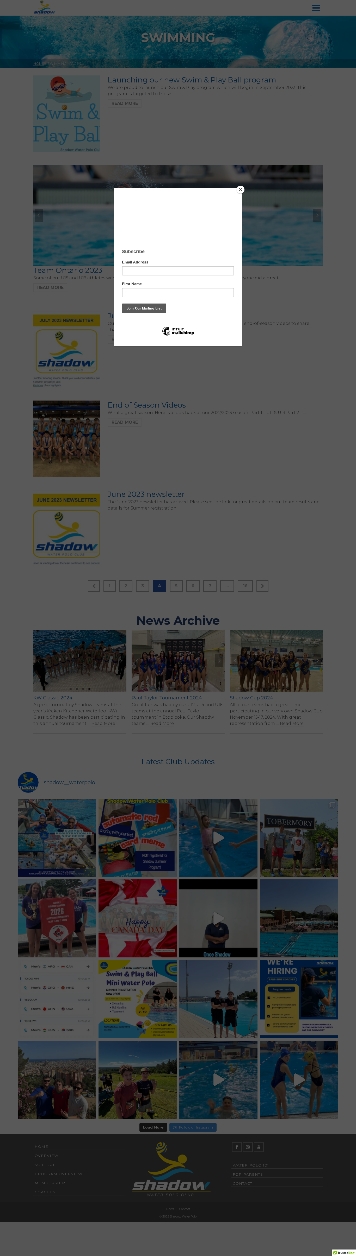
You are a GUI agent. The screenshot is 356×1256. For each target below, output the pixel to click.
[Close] (240, 190)
